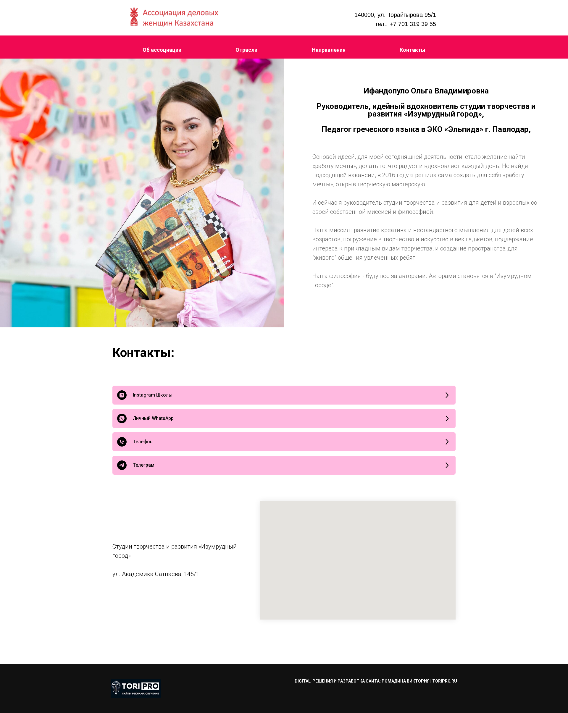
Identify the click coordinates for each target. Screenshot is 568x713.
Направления (329, 50)
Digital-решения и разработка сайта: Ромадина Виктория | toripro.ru (376, 681)
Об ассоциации (162, 50)
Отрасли (246, 50)
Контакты (412, 50)
